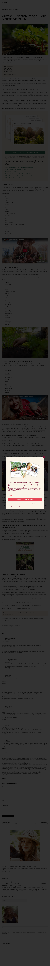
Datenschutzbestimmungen (26, 503)
